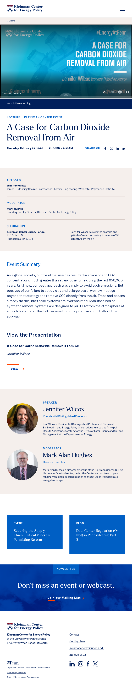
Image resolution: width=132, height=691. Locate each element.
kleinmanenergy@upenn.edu (86, 648)
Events (12, 21)
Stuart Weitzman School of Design (27, 643)
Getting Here (77, 641)
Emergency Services (16, 673)
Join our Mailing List (64, 598)
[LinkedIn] (72, 663)
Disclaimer (31, 668)
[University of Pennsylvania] (13, 663)
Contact (74, 634)
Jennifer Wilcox (63, 410)
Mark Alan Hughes (67, 455)
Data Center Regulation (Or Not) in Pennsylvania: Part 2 (97, 535)
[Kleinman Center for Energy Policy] (25, 8)
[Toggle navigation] (122, 9)
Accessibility (44, 668)
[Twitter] (95, 663)
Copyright (11, 668)
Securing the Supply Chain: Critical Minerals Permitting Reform (32, 535)
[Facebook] (88, 663)
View (14, 369)
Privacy (21, 668)
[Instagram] (80, 663)
